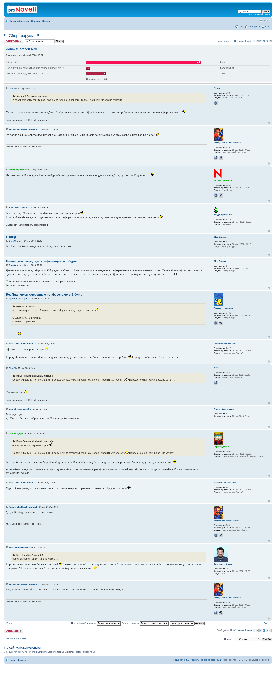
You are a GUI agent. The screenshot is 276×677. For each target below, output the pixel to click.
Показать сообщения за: (84, 623)
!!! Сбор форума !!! (21, 35)
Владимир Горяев (18, 207)
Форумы (35, 21)
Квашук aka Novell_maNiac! (23, 129)
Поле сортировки (131, 623)
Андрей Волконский (19, 409)
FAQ (241, 26)
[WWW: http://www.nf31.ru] (216, 323)
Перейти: (229, 639)
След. (267, 623)
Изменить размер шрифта (267, 20)
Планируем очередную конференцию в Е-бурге (41, 261)
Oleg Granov (15, 241)
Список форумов (19, 21)
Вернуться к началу (269, 123)
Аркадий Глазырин (18, 299)
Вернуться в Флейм (16, 638)
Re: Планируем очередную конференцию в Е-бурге (44, 294)
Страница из (242, 41)
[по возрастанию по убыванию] (187, 623)
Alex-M (12, 88)
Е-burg (11, 237)
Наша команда (181, 660)
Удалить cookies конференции (206, 660)
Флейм (46, 21)
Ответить (9, 40)
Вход (267, 26)
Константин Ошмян (18, 547)
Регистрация (254, 26)
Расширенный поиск (259, 14)
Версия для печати (261, 20)
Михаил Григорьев (18, 170)
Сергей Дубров (16, 433)
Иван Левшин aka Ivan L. (21, 344)
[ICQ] (221, 158)
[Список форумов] (22, 8)
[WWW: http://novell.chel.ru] (216, 195)
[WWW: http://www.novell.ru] (216, 158)
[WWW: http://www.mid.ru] (216, 103)
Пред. (9, 623)
